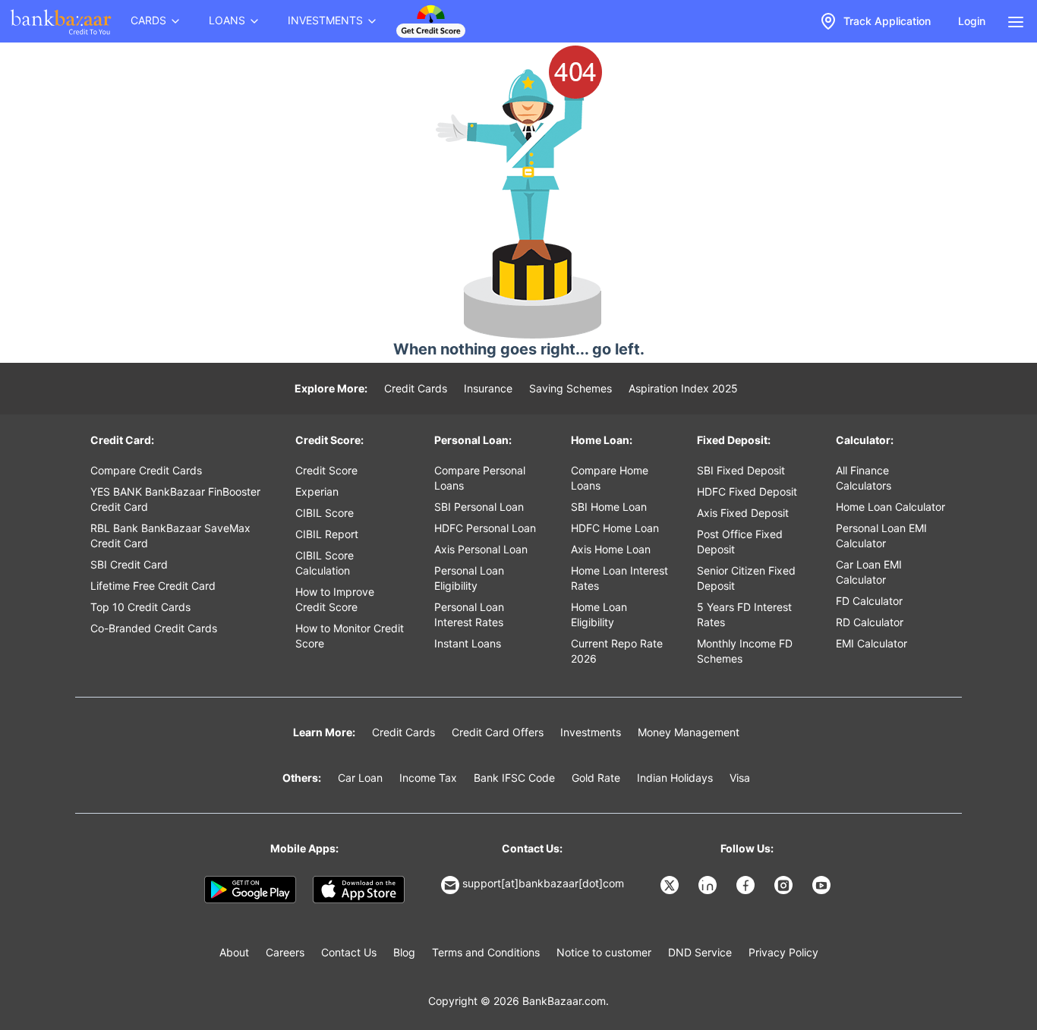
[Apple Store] (359, 889)
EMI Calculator (871, 643)
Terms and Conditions (486, 952)
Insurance (488, 388)
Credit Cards (415, 388)
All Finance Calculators (863, 478)
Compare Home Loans (609, 478)
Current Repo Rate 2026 (617, 651)
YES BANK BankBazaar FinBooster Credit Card (175, 499)
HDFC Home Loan (615, 527)
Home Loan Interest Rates (619, 578)
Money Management (688, 732)
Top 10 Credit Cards (140, 606)
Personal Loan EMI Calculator (881, 535)
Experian (317, 491)
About (234, 952)
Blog (404, 952)
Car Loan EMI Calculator (869, 572)
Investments (590, 732)
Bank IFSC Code (514, 777)
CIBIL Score (324, 512)
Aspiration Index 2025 (683, 388)
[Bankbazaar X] (671, 885)
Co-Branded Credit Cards (153, 628)
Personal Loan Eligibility (469, 578)
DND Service (700, 952)
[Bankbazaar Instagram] (785, 885)
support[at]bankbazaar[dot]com (543, 883)
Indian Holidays (675, 777)
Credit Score (326, 470)
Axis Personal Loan (481, 549)
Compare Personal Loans (479, 478)
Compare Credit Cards (146, 470)
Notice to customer (603, 952)
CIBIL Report (326, 534)
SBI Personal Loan (479, 506)
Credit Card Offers (498, 732)
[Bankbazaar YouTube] (823, 885)
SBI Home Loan (609, 506)
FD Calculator (869, 600)
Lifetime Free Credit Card (153, 585)
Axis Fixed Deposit (743, 512)
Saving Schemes (570, 388)
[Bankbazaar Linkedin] (709, 885)
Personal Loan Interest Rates (469, 614)
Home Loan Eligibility (599, 614)
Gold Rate (596, 777)
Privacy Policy (783, 952)
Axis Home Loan (611, 549)
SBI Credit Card (129, 564)
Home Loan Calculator (890, 506)
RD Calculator (869, 622)
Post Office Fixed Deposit (740, 542)
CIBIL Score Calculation (324, 563)
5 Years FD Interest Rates (744, 614)
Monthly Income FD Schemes (745, 651)
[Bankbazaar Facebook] (747, 885)
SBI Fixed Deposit (741, 470)
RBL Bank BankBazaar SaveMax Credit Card (170, 535)
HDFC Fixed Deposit (747, 491)
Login (971, 20)
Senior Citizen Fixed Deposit (746, 578)
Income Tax (428, 777)
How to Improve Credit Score (334, 599)
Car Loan (360, 777)
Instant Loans (467, 643)
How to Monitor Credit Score (349, 636)
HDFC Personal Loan (485, 527)
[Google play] (250, 889)
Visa (740, 777)
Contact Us (349, 952)
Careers (285, 952)
